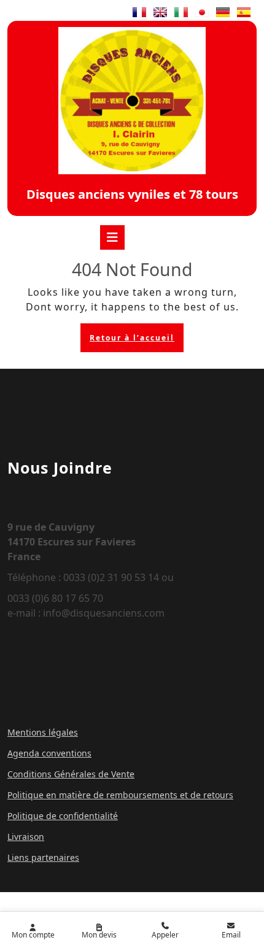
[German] (223, 12)
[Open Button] (112, 237)
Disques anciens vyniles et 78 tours (132, 194)
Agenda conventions (49, 753)
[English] (160, 12)
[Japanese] (202, 12)
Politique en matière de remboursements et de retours (120, 795)
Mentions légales (42, 732)
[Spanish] (243, 12)
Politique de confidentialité (62, 816)
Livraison (25, 836)
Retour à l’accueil (137, 340)
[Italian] (181, 12)
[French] (139, 12)
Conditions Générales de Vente (70, 774)
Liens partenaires (43, 857)
